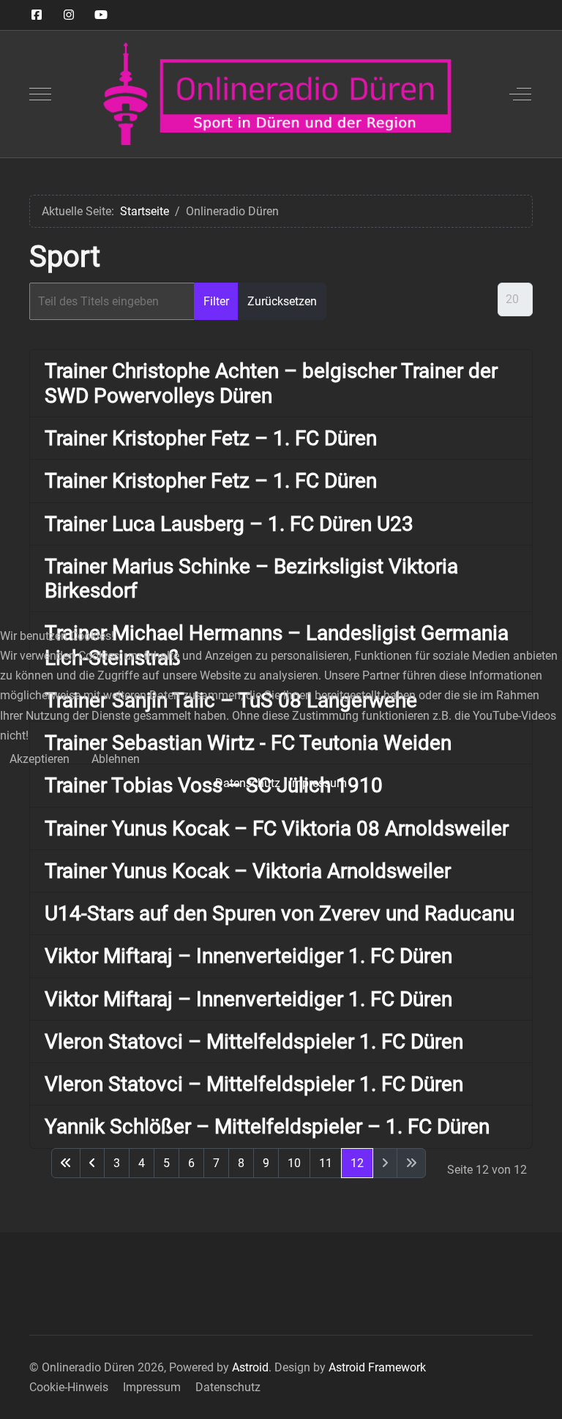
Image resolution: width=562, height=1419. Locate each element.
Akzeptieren (40, 759)
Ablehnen (115, 759)
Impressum (318, 783)
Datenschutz (247, 783)
